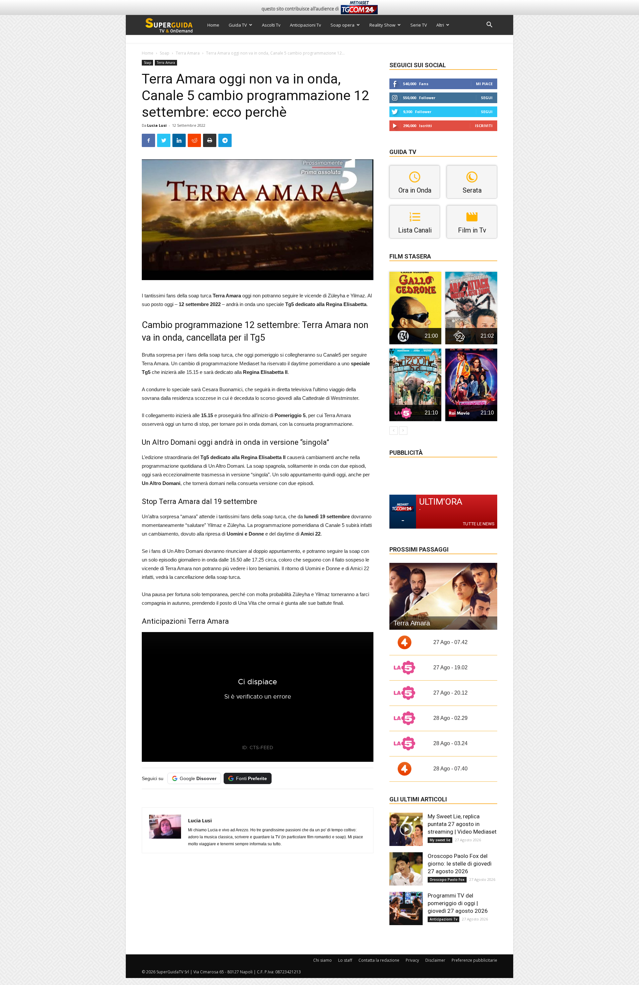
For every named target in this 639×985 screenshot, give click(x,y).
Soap (164, 53)
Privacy (412, 960)
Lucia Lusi (157, 125)
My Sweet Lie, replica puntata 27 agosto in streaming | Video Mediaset (462, 824)
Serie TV (418, 25)
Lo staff (345, 960)
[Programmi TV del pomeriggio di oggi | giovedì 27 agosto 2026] (406, 908)
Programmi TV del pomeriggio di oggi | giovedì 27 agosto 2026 (458, 903)
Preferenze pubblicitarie (474, 960)
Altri (440, 25)
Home (213, 25)
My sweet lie (440, 840)
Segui (487, 97)
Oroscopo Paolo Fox (447, 879)
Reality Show (382, 25)
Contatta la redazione (378, 960)
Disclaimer (435, 960)
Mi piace (484, 83)
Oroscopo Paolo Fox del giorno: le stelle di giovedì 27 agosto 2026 (460, 864)
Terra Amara (188, 53)
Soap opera (342, 25)
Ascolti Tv (271, 25)
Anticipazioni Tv (305, 25)
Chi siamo (322, 960)
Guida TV (238, 25)
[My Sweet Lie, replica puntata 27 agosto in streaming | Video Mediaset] (406, 829)
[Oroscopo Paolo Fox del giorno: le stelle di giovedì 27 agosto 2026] (406, 869)
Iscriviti (484, 125)
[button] (489, 25)
